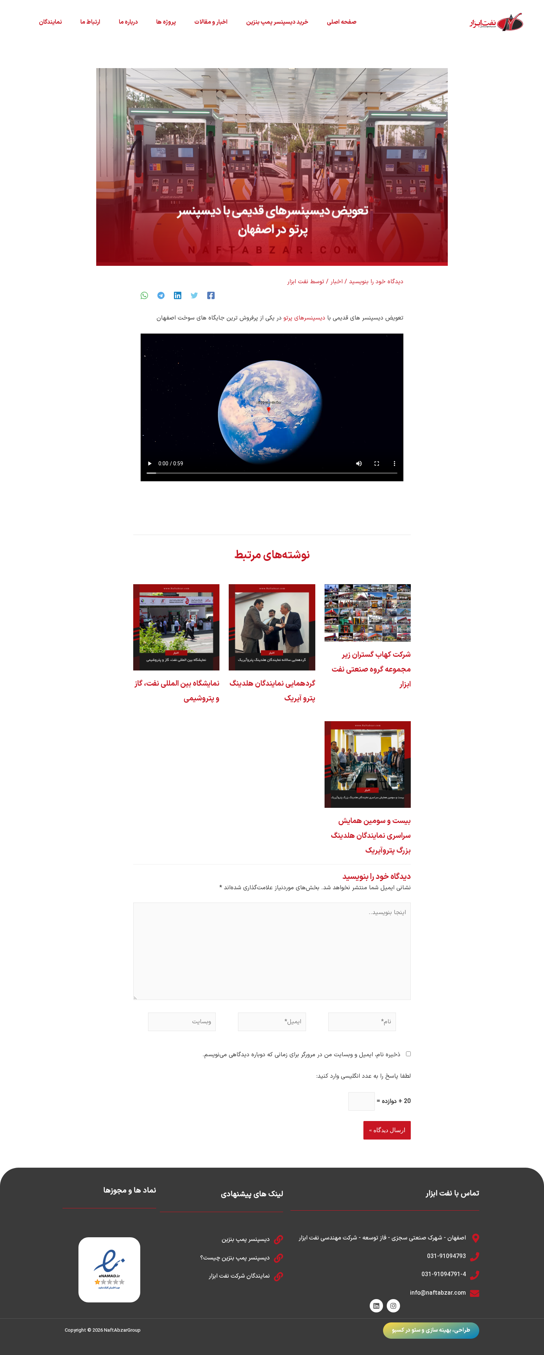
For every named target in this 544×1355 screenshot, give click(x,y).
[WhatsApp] (144, 295)
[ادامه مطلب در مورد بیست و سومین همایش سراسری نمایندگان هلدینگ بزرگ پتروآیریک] (368, 764)
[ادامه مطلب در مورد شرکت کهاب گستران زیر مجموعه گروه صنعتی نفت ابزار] (368, 612)
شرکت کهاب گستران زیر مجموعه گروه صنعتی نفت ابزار (371, 669)
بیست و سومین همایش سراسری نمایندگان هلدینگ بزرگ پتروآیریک (371, 836)
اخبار (336, 281)
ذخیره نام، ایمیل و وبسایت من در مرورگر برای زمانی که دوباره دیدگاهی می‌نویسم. (301, 1054)
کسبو (398, 1330)
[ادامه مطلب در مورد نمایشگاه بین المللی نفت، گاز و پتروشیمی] (176, 627)
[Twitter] (194, 295)
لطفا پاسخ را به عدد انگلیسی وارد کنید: (363, 1076)
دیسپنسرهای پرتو (304, 318)
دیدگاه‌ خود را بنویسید (376, 281)
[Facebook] (211, 295)
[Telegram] (161, 295)
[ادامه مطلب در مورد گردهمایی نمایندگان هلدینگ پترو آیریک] (272, 627)
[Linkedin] (177, 295)
